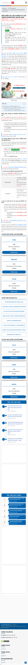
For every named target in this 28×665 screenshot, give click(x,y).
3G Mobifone (14, 624)
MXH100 (14, 259)
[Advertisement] (14, 478)
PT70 (14, 345)
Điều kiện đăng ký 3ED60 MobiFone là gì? (11, 106)
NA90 (14, 365)
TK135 (14, 279)
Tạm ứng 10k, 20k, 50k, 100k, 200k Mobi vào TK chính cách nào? (16, 505)
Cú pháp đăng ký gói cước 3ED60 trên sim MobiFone (13, 107)
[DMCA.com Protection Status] (6, 641)
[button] (23, 104)
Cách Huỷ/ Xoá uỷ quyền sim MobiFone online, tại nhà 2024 (15, 431)
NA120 (14, 384)
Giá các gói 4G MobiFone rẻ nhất (8, 626)
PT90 (14, 240)
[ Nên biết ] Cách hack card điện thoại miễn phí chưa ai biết (15, 407)
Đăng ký (7, 30)
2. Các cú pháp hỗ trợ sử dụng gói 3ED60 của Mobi (14, 110)
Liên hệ (4, 648)
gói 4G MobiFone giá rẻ (21, 117)
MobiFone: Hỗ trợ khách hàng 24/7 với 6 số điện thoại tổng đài (17, 516)
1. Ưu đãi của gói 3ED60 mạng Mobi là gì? (12, 109)
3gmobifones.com (5, 56)
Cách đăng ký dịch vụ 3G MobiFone (10, 76)
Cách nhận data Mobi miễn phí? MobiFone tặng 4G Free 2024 (15, 521)
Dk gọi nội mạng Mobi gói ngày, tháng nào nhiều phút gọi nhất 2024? (17, 510)
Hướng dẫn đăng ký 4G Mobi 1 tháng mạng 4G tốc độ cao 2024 (16, 499)
